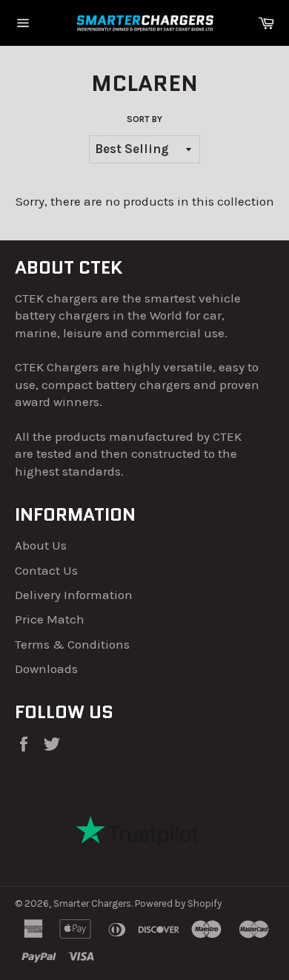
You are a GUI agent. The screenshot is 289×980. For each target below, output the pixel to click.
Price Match (49, 619)
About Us (41, 545)
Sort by (144, 119)
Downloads (46, 668)
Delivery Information (74, 594)
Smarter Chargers (92, 903)
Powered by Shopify (178, 903)
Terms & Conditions (72, 644)
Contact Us (46, 570)
